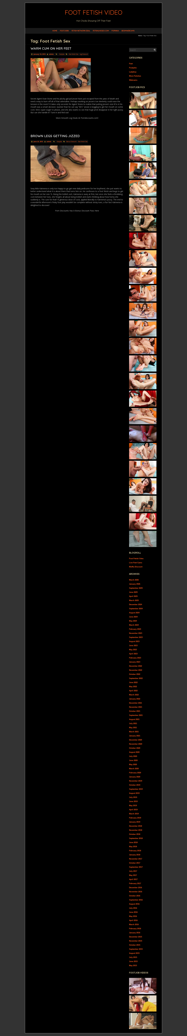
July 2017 (133, 871)
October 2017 (134, 863)
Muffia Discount (135, 567)
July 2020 (133, 756)
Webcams (133, 80)
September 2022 (136, 678)
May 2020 (133, 764)
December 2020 (135, 740)
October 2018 (134, 834)
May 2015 (133, 965)
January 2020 (134, 777)
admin (51, 54)
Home (54, 31)
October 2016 (134, 896)
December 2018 (135, 826)
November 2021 (135, 707)
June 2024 (133, 617)
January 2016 (134, 933)
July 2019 (133, 797)
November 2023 (135, 633)
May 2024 (133, 621)
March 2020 (134, 769)
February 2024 (135, 629)
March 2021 (134, 732)
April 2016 (133, 920)
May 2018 (133, 847)
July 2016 (133, 908)
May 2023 (133, 650)
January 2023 (134, 662)
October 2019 (134, 785)
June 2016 (133, 912)
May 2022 (133, 687)
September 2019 (136, 789)
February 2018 (135, 851)
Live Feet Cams (135, 563)
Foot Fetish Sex (73, 54)
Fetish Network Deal (81, 31)
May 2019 (133, 805)
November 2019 (135, 781)
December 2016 (135, 888)
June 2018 (133, 842)
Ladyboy (132, 72)
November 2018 (135, 830)
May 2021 (133, 728)
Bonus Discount (71, 141)
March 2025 (134, 600)
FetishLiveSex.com (101, 31)
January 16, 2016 (39, 54)
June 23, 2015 (38, 141)
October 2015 (134, 945)
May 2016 (133, 916)
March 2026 (134, 580)
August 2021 (134, 719)
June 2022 (133, 682)
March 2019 (134, 814)
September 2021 (136, 715)
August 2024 (134, 613)
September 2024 (136, 609)
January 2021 (134, 736)
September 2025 (136, 588)
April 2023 (133, 654)
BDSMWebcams (128, 31)
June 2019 (133, 801)
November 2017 (135, 859)
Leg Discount (84, 54)
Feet (131, 64)
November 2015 (135, 941)
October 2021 (134, 711)
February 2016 (135, 929)
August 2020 (134, 752)
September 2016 (136, 900)
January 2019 (134, 822)
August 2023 (134, 641)
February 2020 (135, 773)
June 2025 (133, 592)
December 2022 (135, 666)
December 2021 (135, 703)
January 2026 (134, 584)
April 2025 (133, 596)
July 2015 (133, 957)
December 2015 (135, 937)
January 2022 (134, 699)
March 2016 (134, 924)
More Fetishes (135, 76)
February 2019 (135, 818)
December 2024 (135, 604)
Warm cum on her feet (51, 48)
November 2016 (135, 892)
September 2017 (136, 867)
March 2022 (134, 695)
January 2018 (134, 855)
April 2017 (133, 879)
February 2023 (135, 658)
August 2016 (134, 904)
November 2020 (135, 744)
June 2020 (133, 760)
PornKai (115, 31)
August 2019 (134, 793)
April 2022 (133, 691)
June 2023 (133, 645)
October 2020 (134, 748)
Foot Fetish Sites (136, 559)
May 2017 (133, 875)
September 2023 (136, 637)
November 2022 (135, 670)
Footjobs (64, 31)
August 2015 (134, 953)
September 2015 (136, 949)
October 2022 (134, 674)
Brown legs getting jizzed (55, 136)
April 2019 (133, 810)
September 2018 (136, 838)
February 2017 (135, 883)
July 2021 (133, 723)
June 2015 (133, 961)
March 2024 (134, 625)
